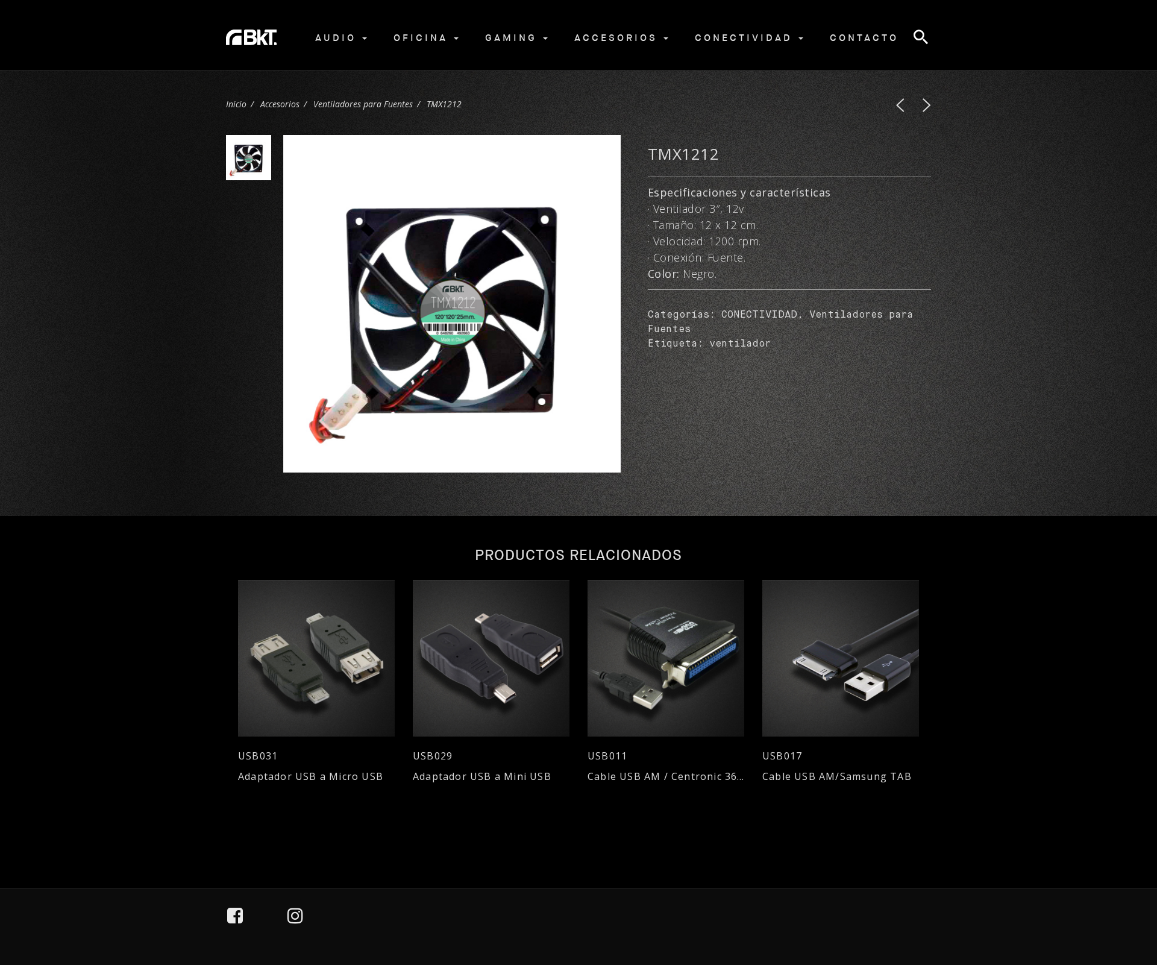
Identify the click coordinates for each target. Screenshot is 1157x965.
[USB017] (840, 658)
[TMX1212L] (900, 105)
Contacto (864, 37)
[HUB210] (927, 105)
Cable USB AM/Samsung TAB (837, 776)
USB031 (258, 756)
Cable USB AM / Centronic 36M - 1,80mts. (666, 776)
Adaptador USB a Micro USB (310, 776)
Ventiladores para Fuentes (363, 104)
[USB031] (316, 658)
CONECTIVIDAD (759, 315)
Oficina (423, 37)
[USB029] (491, 658)
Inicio (236, 104)
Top (1115, 900)
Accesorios (618, 37)
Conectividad (746, 37)
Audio (338, 37)
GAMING (513, 37)
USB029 (433, 756)
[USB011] (666, 658)
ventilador (740, 344)
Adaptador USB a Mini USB (482, 776)
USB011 (607, 756)
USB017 (782, 756)
